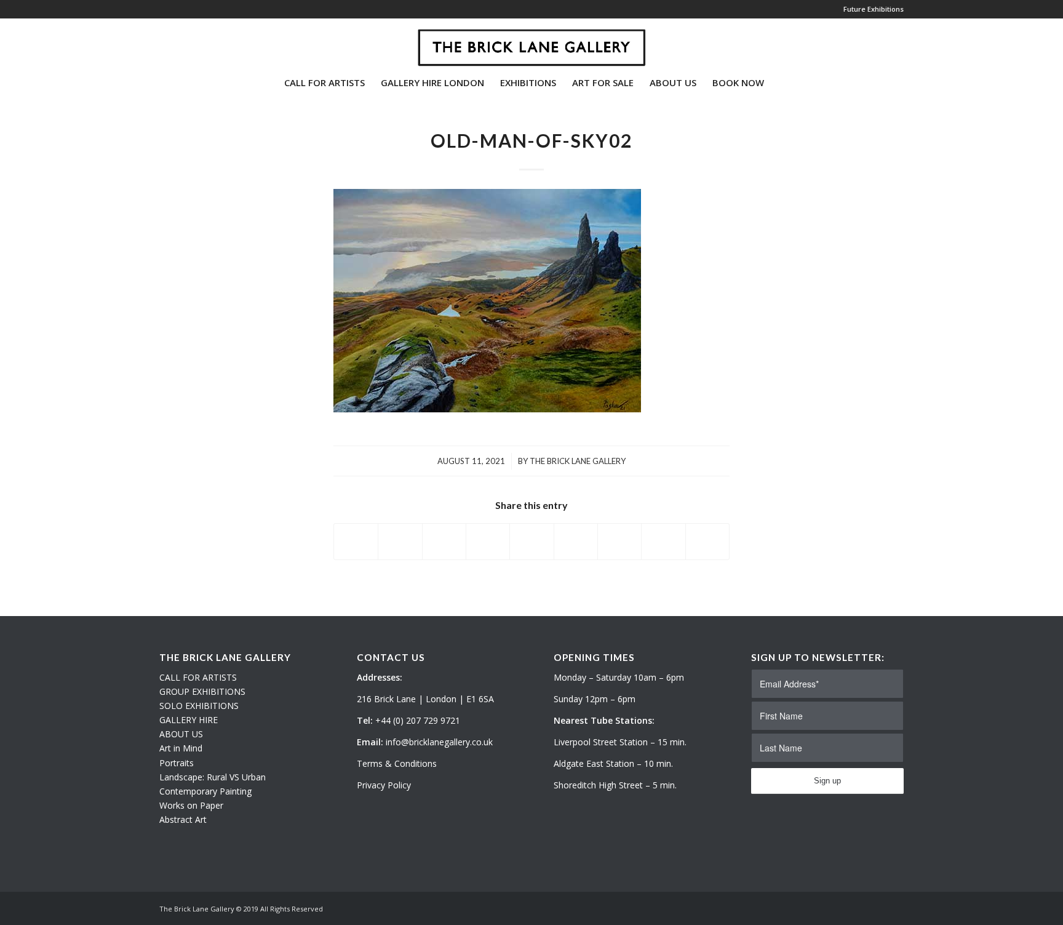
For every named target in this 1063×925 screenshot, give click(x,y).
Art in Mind (180, 748)
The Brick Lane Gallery (578, 461)
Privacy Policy (384, 785)
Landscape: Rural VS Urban (212, 777)
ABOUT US (181, 734)
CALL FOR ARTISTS (198, 677)
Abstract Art (183, 819)
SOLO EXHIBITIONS (199, 705)
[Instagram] (181, 42)
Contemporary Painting (205, 791)
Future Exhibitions (873, 9)
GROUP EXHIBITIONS (202, 691)
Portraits (176, 763)
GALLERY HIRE (188, 720)
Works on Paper (191, 805)
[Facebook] (200, 42)
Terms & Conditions (397, 763)
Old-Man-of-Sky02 (531, 140)
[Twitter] (163, 42)
